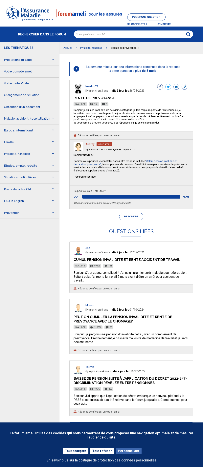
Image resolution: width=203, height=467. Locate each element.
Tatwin (89, 366)
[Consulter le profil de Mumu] (78, 311)
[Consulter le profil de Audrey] (78, 150)
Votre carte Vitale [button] (16, 83)
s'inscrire (164, 24)
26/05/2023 (121, 149)
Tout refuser (102, 451)
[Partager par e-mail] (176, 87)
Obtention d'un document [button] (22, 107)
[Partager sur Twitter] (168, 87)
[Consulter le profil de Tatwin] (78, 373)
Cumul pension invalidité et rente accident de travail (127, 260)
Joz (87, 248)
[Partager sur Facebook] (160, 87)
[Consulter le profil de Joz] (78, 254)
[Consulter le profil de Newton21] (78, 92)
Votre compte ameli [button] (18, 71)
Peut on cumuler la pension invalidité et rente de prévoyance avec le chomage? (123, 319)
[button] (101, 21)
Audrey (90, 144)
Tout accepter (75, 451)
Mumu (89, 305)
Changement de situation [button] (21, 95)
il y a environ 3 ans (95, 149)
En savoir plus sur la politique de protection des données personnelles (102, 460)
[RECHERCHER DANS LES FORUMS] (188, 34)
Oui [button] (81, 196)
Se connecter (137, 24)
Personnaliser (128, 451)
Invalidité (80, 104)
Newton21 (91, 86)
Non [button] (186, 196)
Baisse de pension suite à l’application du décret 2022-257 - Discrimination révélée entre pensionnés (131, 380)
